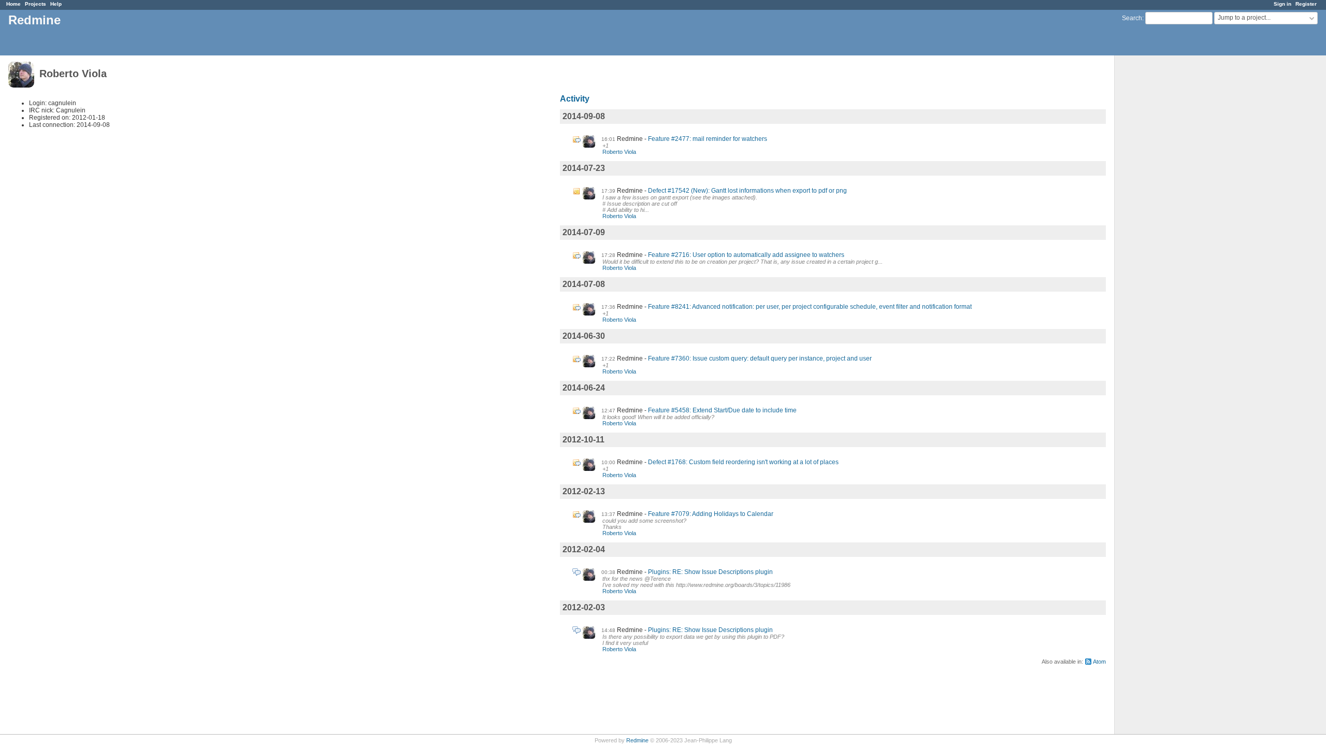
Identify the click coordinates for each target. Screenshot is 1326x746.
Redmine (637, 740)
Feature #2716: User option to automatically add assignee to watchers (746, 255)
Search (1132, 18)
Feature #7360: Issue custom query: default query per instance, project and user (760, 358)
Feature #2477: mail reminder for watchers (707, 138)
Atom (1099, 661)
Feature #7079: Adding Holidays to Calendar (710, 514)
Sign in (1282, 4)
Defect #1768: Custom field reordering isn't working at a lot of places (743, 462)
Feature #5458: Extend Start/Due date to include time (722, 410)
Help (56, 4)
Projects (35, 4)
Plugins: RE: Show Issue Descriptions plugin (710, 572)
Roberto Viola (619, 152)
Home (13, 4)
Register (1306, 4)
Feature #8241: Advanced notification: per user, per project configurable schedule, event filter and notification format (810, 306)
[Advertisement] (1166, 218)
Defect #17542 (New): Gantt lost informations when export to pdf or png (747, 190)
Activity (574, 98)
